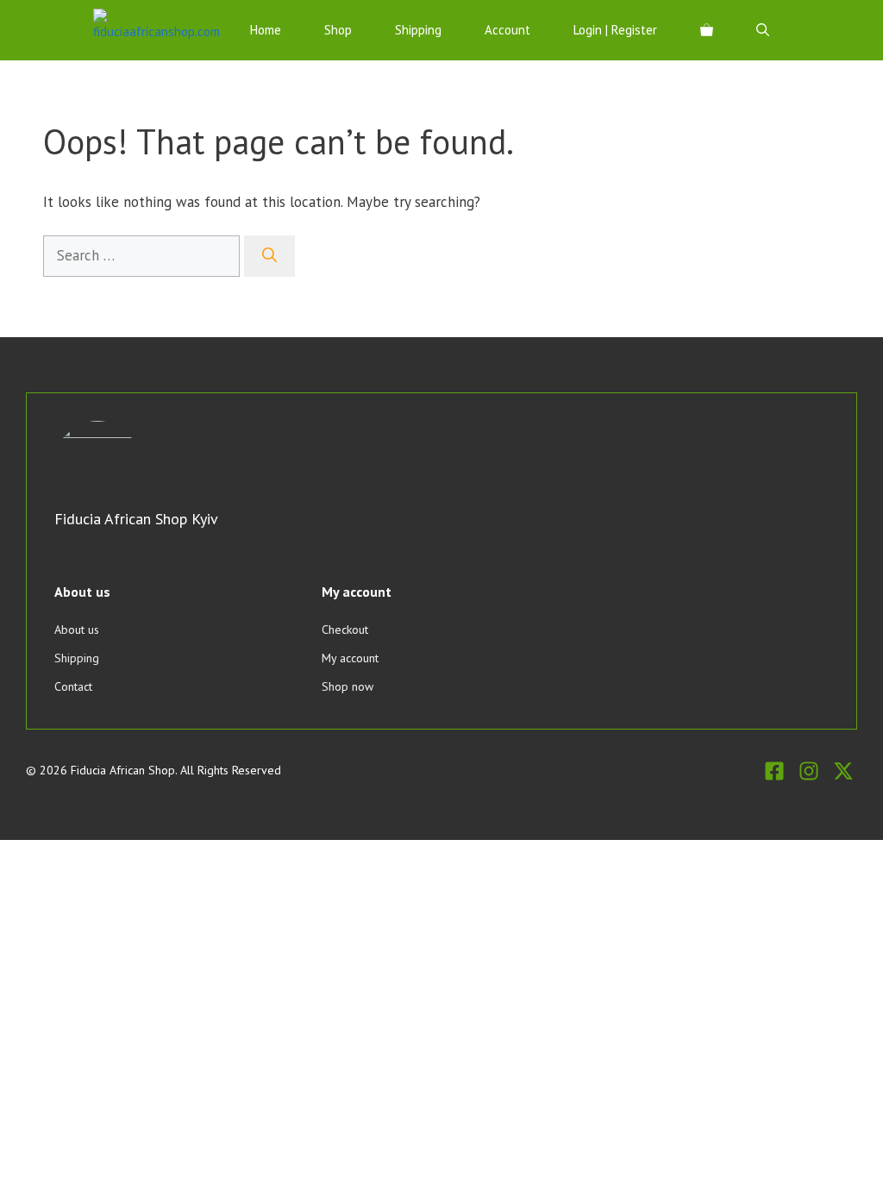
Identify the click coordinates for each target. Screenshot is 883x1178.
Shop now (347, 686)
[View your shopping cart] (707, 30)
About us (76, 629)
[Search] (269, 256)
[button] (763, 30)
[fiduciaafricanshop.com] (156, 30)
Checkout (345, 629)
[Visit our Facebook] (774, 771)
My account (350, 658)
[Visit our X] (843, 771)
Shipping (418, 30)
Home (265, 30)
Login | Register (615, 30)
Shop (338, 30)
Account (507, 30)
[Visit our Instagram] (809, 771)
